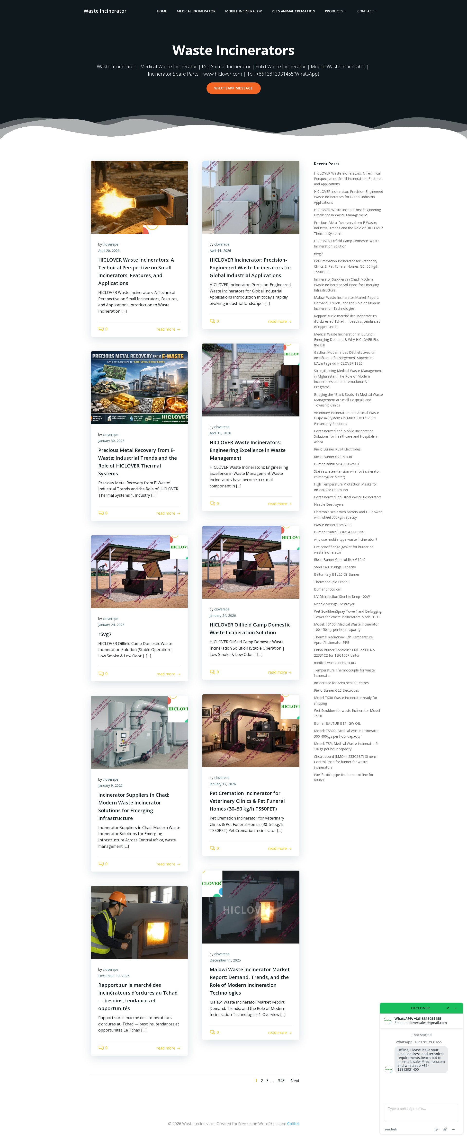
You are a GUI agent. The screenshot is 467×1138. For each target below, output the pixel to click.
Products (334, 11)
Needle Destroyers (329, 504)
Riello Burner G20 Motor (333, 456)
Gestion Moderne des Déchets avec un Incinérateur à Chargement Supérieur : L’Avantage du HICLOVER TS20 (344, 358)
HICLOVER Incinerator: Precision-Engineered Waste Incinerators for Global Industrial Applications (348, 197)
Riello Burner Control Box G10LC (340, 559)
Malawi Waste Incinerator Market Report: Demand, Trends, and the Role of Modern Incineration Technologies (347, 303)
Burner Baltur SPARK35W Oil (336, 464)
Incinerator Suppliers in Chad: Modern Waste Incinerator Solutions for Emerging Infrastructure (346, 284)
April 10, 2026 (220, 433)
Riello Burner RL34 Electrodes (337, 449)
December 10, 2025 (113, 975)
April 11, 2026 (220, 250)
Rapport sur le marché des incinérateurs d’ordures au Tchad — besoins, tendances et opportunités (347, 321)
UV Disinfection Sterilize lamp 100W (342, 596)
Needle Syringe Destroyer (334, 604)
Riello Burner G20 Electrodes (336, 690)
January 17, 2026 (223, 784)
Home (162, 11)
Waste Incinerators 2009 (333, 524)
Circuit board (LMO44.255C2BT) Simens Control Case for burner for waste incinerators (345, 762)
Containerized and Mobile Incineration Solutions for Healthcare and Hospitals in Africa (346, 436)
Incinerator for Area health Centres (341, 682)
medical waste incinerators (335, 662)
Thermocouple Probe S (332, 582)
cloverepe (110, 244)
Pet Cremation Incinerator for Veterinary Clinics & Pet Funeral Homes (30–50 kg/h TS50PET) (346, 266)
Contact (365, 11)
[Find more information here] (421, 1068)
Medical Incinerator (196, 11)
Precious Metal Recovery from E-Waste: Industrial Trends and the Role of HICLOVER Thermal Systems (348, 228)
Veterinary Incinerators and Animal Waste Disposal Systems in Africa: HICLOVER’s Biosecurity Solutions (346, 418)
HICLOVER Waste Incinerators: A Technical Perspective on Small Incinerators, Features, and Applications (348, 178)
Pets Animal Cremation (293, 11)
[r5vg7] (139, 571)
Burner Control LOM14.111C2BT (339, 532)
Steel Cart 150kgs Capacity (335, 567)
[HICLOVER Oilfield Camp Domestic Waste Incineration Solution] (250, 562)
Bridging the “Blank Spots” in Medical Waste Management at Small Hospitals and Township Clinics (348, 400)
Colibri (293, 1123)
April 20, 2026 (109, 250)
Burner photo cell (327, 589)
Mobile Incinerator (243, 11)
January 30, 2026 (111, 440)
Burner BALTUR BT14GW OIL (337, 723)
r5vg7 (318, 253)
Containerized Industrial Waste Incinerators (348, 497)
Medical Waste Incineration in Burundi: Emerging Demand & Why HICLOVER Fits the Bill (346, 339)
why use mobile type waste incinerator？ (346, 539)
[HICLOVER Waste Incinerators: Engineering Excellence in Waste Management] (250, 379)
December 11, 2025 (225, 960)
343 (281, 1080)
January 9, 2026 (110, 785)
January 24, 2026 (223, 615)
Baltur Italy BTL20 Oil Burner (336, 574)
